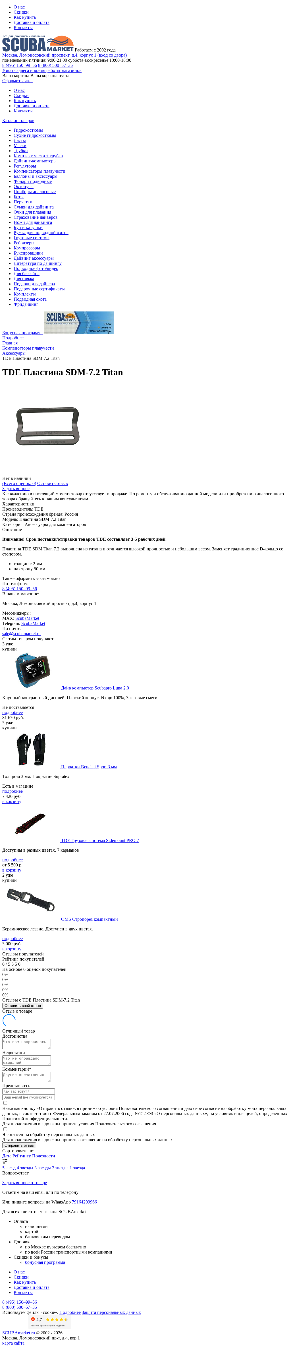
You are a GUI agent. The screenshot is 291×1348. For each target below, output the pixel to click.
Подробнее (13, 337)
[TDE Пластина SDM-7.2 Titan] (47, 473)
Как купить (25, 17)
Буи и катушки (28, 227)
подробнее (12, 712)
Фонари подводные (33, 181)
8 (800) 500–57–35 (55, 65)
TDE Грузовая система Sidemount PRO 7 (100, 840)
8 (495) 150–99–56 (19, 65)
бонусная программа (45, 1262)
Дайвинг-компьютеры (35, 160)
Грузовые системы (31, 237)
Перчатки (23, 201)
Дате (7, 1155)
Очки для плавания (32, 212)
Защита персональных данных (111, 1312)
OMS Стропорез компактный (89, 919)
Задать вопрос (16, 488)
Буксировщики (28, 253)
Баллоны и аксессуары (35, 176)
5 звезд (9, 1167)
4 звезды (25, 1167)
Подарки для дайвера (34, 283)
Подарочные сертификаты (39, 288)
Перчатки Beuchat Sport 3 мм (89, 766)
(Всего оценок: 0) (19, 483)
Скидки (21, 12)
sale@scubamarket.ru (21, 633)
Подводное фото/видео (36, 268)
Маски (20, 145)
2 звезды (61, 1167)
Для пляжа (24, 278)
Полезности (43, 1155)
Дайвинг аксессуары (34, 258)
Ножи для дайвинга (33, 222)
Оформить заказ (17, 80)
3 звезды (43, 1167)
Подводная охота (30, 299)
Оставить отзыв (52, 483)
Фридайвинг (26, 304)
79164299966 (84, 1202)
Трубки (21, 150)
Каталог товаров (18, 120)
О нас (19, 7)
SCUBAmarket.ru (18, 1332)
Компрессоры (27, 247)
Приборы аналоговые (35, 191)
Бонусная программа (22, 332)
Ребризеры (24, 242)
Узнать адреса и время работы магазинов (42, 70)
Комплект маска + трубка (38, 155)
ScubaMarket (27, 618)
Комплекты (25, 294)
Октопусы (24, 186)
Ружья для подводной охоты (41, 232)
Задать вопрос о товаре (24, 1182)
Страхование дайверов (36, 217)
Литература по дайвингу (38, 263)
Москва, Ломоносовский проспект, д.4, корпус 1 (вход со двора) (64, 55)
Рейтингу (22, 1155)
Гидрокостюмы (28, 130)
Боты (19, 196)
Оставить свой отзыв (23, 1006)
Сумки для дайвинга (34, 207)
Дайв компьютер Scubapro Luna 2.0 (95, 688)
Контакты (23, 27)
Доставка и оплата (31, 22)
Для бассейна (27, 273)
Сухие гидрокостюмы (35, 135)
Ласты (20, 140)
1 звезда (77, 1167)
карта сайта (13, 1343)
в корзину (11, 801)
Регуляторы (25, 166)
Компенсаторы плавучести (39, 171)
